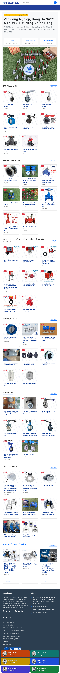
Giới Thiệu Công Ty (8, 622)
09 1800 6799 (44, 606)
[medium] (19, 611)
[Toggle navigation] (5, 7)
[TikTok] (13, 611)
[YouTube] (6, 611)
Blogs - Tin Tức (7, 644)
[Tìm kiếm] (55, 2)
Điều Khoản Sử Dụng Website (11, 639)
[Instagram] (16, 611)
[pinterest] (22, 611)
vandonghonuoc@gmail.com (45, 610)
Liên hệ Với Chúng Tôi (9, 625)
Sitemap (5, 641)
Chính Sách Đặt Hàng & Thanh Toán (13, 628)
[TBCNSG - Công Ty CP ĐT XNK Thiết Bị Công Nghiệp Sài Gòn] (11, 2)
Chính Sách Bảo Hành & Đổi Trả (12, 633)
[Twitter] (9, 611)
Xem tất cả (53, 86)
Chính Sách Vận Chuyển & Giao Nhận (14, 630)
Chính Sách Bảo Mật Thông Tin (12, 636)
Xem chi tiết (8, 581)
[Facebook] (3, 611)
